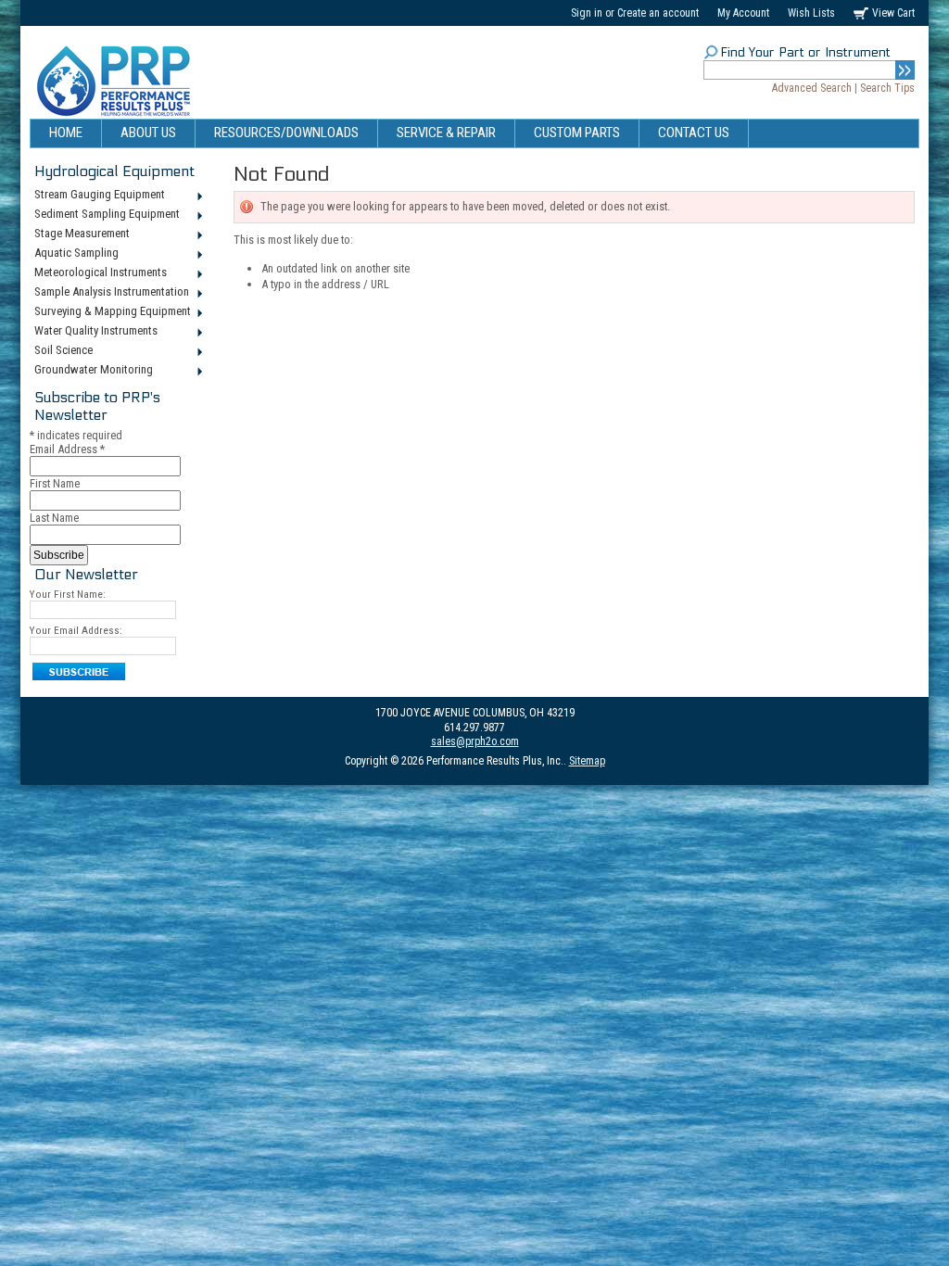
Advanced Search (812, 88)
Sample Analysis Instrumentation (109, 293)
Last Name (54, 518)
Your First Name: (68, 594)
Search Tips (887, 88)
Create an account (658, 12)
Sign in (586, 12)
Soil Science (61, 351)
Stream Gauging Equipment (97, 195)
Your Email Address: (76, 630)
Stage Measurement (80, 234)
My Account (743, 12)
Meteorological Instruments (98, 273)
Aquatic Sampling (74, 254)
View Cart (893, 12)
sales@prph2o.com (475, 741)
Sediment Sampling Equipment (105, 215)
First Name (55, 483)
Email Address (67, 449)
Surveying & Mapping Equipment (110, 312)
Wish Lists (811, 12)
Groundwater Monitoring (91, 370)
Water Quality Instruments (94, 331)
